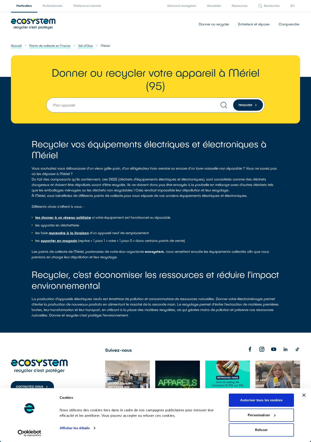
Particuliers (24, 6)
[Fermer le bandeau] (304, 395)
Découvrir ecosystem (181, 6)
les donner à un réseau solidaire (63, 217)
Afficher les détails (75, 428)
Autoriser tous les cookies (261, 400)
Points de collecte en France (49, 46)
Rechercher (272, 6)
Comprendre (289, 24)
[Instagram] (261, 349)
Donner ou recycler (214, 24)
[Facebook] (250, 349)
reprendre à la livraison (69, 233)
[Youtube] (273, 349)
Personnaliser (259, 415)
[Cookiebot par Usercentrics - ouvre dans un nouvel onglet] (29, 433)
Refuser (261, 430)
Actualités (214, 6)
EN (293, 6)
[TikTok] (297, 349)
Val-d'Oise (85, 46)
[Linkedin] (285, 349)
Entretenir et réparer (254, 24)
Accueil (16, 46)
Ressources (239, 6)
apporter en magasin (59, 240)
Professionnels (52, 6)
